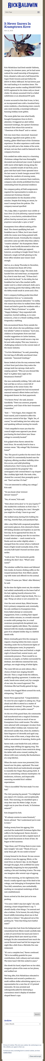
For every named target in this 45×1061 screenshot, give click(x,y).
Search (37, 1014)
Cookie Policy (7, 1052)
